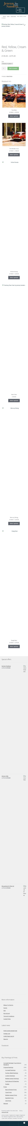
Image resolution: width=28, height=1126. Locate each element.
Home (4, 16)
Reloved (6, 1103)
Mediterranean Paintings (12, 1078)
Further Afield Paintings (11, 1073)
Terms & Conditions (9, 1016)
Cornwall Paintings (10, 1070)
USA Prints (8, 1101)
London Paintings (10, 1076)
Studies (7, 1084)
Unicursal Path (5, 1112)
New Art (6, 1039)
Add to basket (13, 68)
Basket (21, 1122)
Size (3, 61)
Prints (8, 16)
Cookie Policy (7, 1019)
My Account (7, 1013)
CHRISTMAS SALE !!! (9, 1036)
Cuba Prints (13, 16)
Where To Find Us (8, 1005)
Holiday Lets (7, 1033)
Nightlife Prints (9, 1098)
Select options (14, 116)
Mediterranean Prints (11, 1095)
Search (14, 1123)
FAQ (5, 1010)
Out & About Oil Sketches (12, 1081)
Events (5, 1008)
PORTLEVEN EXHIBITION (10, 1031)
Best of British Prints (11, 1089)
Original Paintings (8, 1067)
